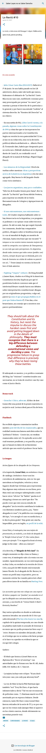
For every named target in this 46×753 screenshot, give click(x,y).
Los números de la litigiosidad (17, 167)
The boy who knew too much (29, 619)
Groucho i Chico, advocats (15, 400)
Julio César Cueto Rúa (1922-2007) (18, 85)
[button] (4, 24)
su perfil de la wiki (34, 523)
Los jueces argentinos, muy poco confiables (23, 187)
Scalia (32, 720)
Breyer (5, 720)
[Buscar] (43, 3)
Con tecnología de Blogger (24, 746)
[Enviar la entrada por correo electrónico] (4, 718)
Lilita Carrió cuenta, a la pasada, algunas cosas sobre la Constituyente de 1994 (22, 126)
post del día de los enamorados (23, 428)
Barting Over (36, 581)
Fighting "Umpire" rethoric (16, 273)
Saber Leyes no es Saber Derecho (19, 3)
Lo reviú (25, 720)
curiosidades (15, 720)
